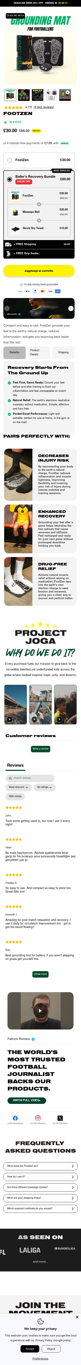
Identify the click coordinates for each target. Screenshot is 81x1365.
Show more (40, 974)
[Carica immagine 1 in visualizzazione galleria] (10, 95)
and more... (40, 1262)
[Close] (77, 1317)
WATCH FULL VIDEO (27, 1100)
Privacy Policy (44, 1340)
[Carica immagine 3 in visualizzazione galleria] (37, 95)
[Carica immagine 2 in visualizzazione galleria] (24, 95)
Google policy (62, 1340)
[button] (38, 160)
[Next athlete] (71, 308)
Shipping (63, 352)
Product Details (34, 352)
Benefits (15, 352)
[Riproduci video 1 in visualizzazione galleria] (65, 95)
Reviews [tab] (15, 766)
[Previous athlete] (7, 308)
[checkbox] (15, 796)
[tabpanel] (40, 878)
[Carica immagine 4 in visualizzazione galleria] (51, 95)
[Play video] (9, 719)
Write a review (41, 749)
